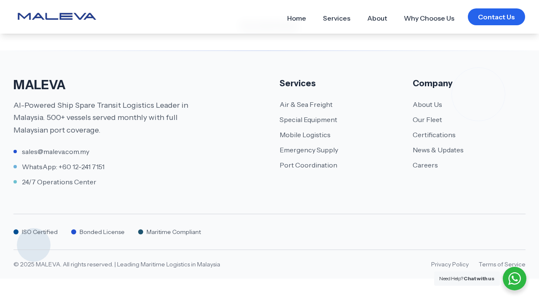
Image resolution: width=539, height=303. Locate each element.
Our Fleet (427, 119)
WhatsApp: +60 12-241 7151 (63, 166)
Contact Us (496, 17)
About (377, 18)
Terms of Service (502, 264)
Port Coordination (308, 165)
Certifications (434, 134)
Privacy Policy (450, 264)
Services (336, 18)
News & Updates (438, 150)
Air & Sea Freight (306, 104)
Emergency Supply (309, 150)
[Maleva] (57, 17)
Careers (425, 165)
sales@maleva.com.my (55, 151)
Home (296, 18)
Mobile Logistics (305, 134)
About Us (427, 104)
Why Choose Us (429, 18)
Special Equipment (308, 119)
